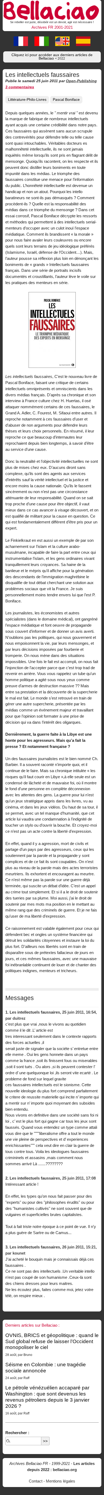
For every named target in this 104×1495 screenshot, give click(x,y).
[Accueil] (52, 9)
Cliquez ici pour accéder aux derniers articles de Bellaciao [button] (52, 57)
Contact (35, 1481)
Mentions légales (60, 1481)
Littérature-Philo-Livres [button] (27, 100)
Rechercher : (17, 1432)
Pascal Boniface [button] (66, 100)
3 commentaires (19, 87)
